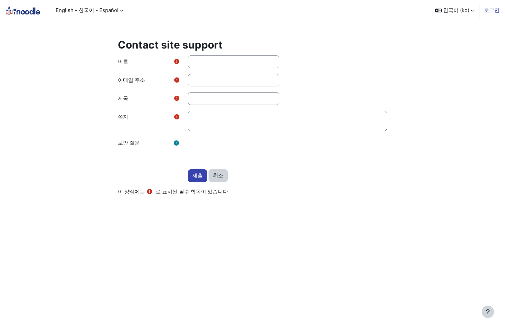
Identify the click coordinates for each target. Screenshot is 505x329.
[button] (454, 10)
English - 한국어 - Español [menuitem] (87, 10)
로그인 (492, 10)
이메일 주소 (131, 80)
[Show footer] (488, 312)
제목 (123, 98)
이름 (123, 61)
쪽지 (123, 117)
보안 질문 (129, 142)
